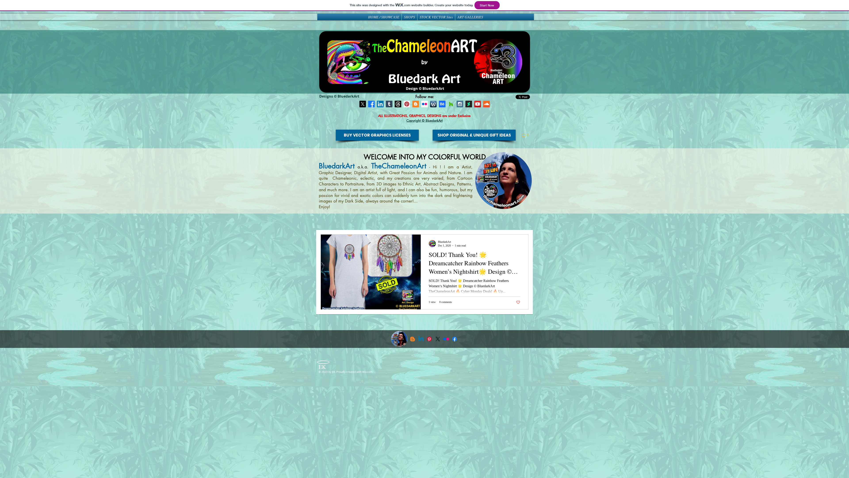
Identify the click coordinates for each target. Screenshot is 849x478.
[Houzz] (451, 104)
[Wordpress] (433, 104)
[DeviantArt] (468, 104)
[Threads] (398, 104)
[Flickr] (446, 339)
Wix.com (367, 372)
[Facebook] (371, 104)
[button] (527, 135)
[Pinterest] (406, 104)
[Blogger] (415, 104)
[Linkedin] (421, 339)
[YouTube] (477, 104)
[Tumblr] (389, 104)
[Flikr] (424, 104)
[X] (362, 104)
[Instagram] (460, 104)
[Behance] (442, 104)
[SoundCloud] (486, 104)
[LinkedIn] (380, 104)
